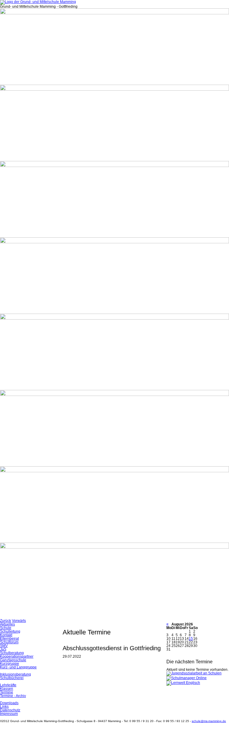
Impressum (9, 714)
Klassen (6, 689)
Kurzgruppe (9, 664)
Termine (6, 692)
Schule (5, 628)
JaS (3, 649)
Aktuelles (7, 624)
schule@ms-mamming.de (209, 721)
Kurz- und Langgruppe (18, 667)
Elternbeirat (9, 639)
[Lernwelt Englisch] (183, 683)
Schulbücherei (12, 678)
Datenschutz (10, 710)
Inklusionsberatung (15, 674)
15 (191, 639)
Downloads (9, 703)
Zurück (5, 621)
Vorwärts (19, 621)
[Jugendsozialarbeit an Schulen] (194, 673)
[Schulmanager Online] (186, 678)
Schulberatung (12, 653)
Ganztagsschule (13, 660)
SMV (4, 646)
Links (4, 706)
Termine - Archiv (13, 696)
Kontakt (6, 635)
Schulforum (9, 642)
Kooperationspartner (16, 656)
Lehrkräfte (8, 685)
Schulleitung (10, 631)
